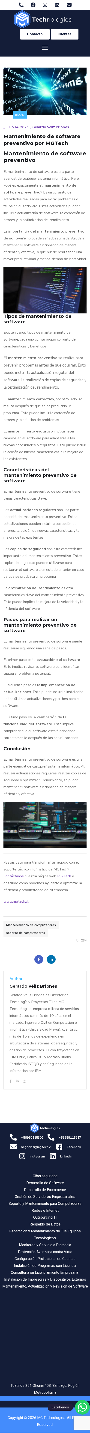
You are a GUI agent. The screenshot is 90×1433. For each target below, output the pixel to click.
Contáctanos (13, 876)
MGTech (64, 876)
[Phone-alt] (21, 5)
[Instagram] (45, 5)
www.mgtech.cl (16, 901)
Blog (19, 115)
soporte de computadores (25, 933)
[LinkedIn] (51, 959)
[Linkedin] (57, 5)
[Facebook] (33, 5)
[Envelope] (69, 5)
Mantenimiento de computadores (31, 925)
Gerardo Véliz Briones (50, 127)
